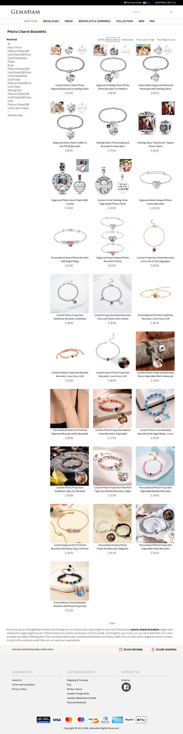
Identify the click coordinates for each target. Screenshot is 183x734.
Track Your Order (133, 2)
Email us (126, 680)
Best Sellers (113, 39)
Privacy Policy (19, 689)
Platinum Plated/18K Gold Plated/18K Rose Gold (19, 97)
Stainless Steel (15, 115)
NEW (142, 21)
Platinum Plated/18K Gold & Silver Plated (18, 106)
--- (9, 111)
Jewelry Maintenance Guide (81, 698)
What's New (127, 39)
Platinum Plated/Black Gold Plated (19, 84)
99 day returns (74, 689)
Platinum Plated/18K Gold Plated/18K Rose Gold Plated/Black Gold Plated (19, 74)
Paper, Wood (15, 47)
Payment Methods (76, 702)
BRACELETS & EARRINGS (95, 21)
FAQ (152, 21)
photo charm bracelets (145, 629)
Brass (11, 65)
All (9, 44)
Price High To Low (166, 39)
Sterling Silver (15, 90)
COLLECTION (124, 21)
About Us (17, 680)
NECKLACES (51, 21)
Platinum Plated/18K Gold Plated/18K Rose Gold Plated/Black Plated (19, 56)
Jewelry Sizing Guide (78, 693)
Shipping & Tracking (77, 680)
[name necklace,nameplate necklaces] (25, 11)
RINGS (69, 21)
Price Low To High (145, 39)
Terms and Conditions (23, 684)
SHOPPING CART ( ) (165, 2)
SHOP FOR (31, 21)
